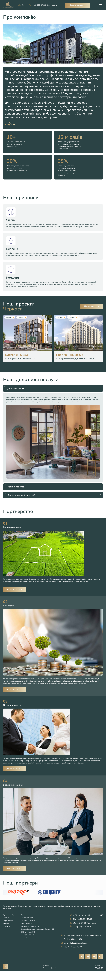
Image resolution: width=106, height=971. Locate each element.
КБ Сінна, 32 (25, 938)
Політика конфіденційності (51, 968)
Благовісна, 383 (27, 918)
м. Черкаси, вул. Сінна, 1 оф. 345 (88, 915)
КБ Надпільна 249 (27, 935)
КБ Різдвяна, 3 (26, 923)
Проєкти (24, 915)
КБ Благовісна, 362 (28, 932)
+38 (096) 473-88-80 (82, 926)
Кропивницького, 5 (28, 921)
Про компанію (8, 915)
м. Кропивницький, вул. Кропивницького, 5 (83, 935)
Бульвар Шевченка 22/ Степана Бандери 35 (37, 929)
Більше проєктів (90, 306)
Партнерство (8, 921)
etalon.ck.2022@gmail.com (84, 923)
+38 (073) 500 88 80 (73, 947)
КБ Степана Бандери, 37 (30, 926)
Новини (6, 923)
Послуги (6, 918)
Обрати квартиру (76, 5)
